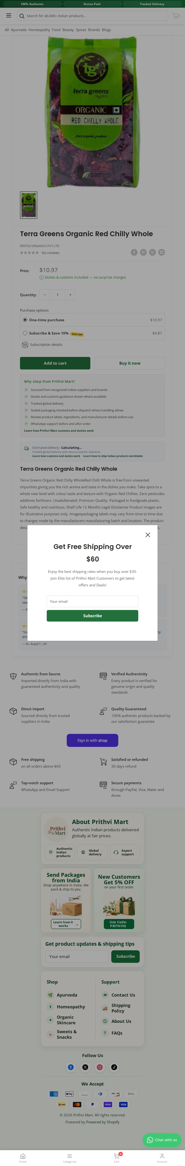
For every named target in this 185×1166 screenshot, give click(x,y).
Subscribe (92, 615)
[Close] (147, 534)
